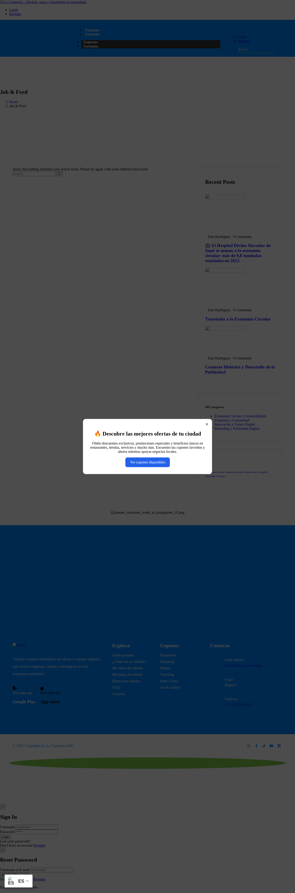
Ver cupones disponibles (147, 462)
